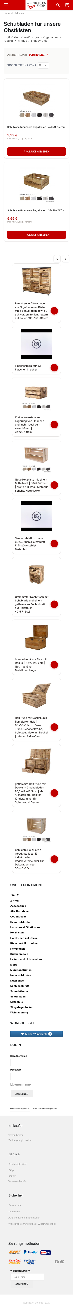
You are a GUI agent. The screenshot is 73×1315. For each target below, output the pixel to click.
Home (7, 13)
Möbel (14, 964)
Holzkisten (18, 13)
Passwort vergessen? (20, 1109)
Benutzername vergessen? (45, 1109)
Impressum (14, 1211)
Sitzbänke (16, 1001)
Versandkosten (16, 1135)
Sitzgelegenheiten (21, 1007)
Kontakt (12, 1176)
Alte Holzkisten (20, 911)
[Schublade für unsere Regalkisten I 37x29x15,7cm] (36, 184)
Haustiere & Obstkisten (25, 927)
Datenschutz (14, 1205)
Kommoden (17, 948)
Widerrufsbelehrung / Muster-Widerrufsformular (32, 1224)
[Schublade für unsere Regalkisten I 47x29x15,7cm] (36, 101)
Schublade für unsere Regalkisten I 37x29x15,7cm (36, 210)
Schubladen (18, 996)
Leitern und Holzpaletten (26, 959)
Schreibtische (19, 991)
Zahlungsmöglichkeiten (20, 1140)
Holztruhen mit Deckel (24, 937)
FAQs (11, 1170)
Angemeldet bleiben (22, 1085)
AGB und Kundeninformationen (24, 1217)
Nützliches (17, 980)
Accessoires (18, 905)
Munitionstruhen (21, 969)
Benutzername (18, 1056)
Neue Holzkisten (20, 975)
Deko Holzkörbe (20, 921)
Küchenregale (19, 953)
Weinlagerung (19, 1012)
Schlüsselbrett (19, 985)
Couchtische (18, 916)
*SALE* (14, 895)
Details (36, 151)
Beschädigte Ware (17, 1164)
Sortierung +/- (38, 54)
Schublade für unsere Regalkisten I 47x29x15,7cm (36, 126)
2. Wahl (14, 900)
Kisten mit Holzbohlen (24, 943)
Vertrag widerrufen (17, 1181)
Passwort (15, 1069)
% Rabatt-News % (20, 1270)
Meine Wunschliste (38, 1033)
